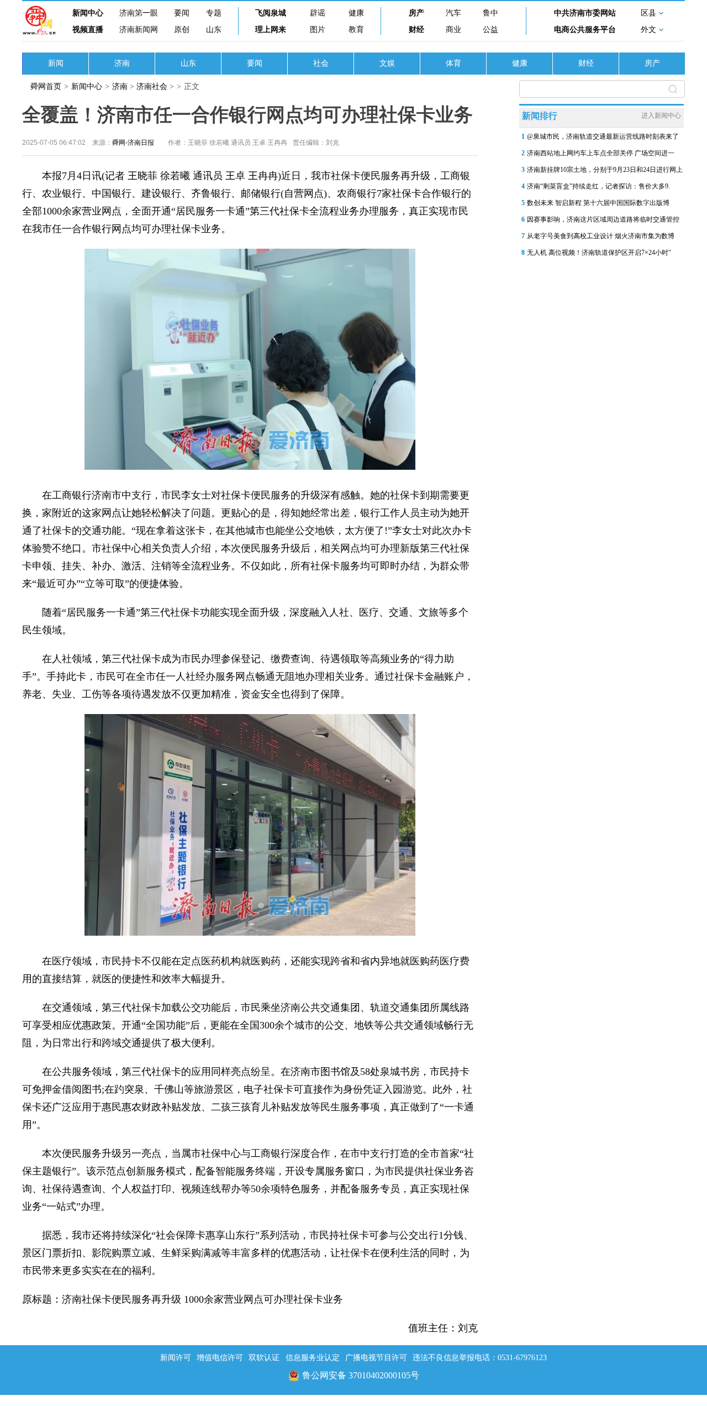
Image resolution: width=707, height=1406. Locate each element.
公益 (490, 29)
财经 (416, 29)
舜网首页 (45, 86)
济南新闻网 (138, 29)
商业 (453, 29)
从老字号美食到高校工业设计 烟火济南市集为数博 (600, 236)
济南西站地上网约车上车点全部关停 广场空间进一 (600, 153)
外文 (648, 29)
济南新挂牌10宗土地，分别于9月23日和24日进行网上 (605, 170)
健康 (356, 13)
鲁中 (490, 13)
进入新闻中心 (661, 115)
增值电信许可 (220, 1357)
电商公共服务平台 (585, 29)
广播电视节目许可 (376, 1357)
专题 (213, 13)
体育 (453, 63)
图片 (317, 29)
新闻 (56, 63)
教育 (356, 29)
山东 (213, 29)
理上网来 (270, 29)
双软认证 (264, 1357)
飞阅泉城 (270, 13)
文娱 (387, 63)
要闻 (181, 13)
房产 (416, 13)
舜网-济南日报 (133, 142)
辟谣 (317, 13)
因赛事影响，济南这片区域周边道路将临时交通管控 (603, 219)
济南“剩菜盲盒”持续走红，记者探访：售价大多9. (598, 186)
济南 (122, 63)
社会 (321, 63)
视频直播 (87, 29)
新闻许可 (175, 1357)
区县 (648, 13)
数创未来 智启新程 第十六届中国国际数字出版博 (598, 203)
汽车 (453, 13)
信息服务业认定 (313, 1357)
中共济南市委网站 (585, 13)
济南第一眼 (138, 13)
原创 (181, 29)
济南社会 (151, 86)
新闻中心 (87, 13)
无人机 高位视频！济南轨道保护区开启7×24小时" (599, 252)
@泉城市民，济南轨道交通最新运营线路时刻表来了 (603, 136)
